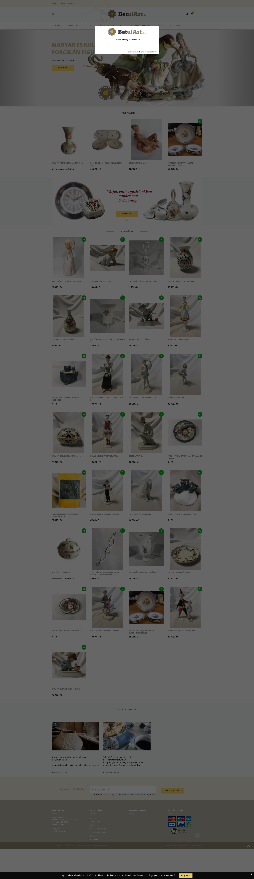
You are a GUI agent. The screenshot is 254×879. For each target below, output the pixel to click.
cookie (161, 875)
